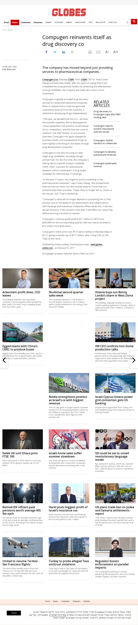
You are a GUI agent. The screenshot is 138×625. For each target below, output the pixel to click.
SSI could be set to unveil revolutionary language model (112, 456)
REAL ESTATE (100, 22)
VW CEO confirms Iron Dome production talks (114, 347)
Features (38, 22)
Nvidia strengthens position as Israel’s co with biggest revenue (68, 400)
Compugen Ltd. (50, 79)
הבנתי (14, 613)
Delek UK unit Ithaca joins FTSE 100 (20, 454)
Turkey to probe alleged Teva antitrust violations (69, 562)
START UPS (112, 22)
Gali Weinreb (9, 69)
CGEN (71, 79)
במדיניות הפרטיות (57, 615)
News (15, 22)
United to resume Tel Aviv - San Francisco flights (20, 562)
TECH (91, 22)
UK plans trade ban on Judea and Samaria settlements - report (114, 510)
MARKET (49, 22)
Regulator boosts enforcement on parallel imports (112, 564)
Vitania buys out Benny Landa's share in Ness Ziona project (114, 295)
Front (6, 22)
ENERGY (69, 22)
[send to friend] (98, 53)
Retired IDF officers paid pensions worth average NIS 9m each (21, 510)
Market (87, 601)
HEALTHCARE (80, 22)
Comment (25, 22)
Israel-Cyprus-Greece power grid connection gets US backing (114, 400)
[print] (90, 53)
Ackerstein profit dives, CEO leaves (21, 293)
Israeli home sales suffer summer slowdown (65, 454)
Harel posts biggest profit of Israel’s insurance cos (68, 508)
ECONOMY (59, 22)
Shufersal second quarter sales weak (66, 293)
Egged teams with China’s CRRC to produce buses (19, 347)
